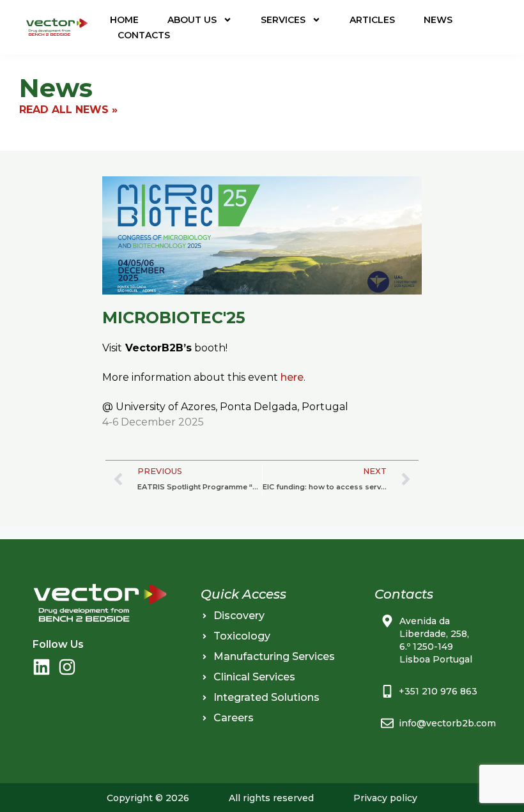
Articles (372, 20)
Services (283, 20)
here (292, 377)
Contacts (144, 35)
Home (124, 20)
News (438, 20)
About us (192, 20)
